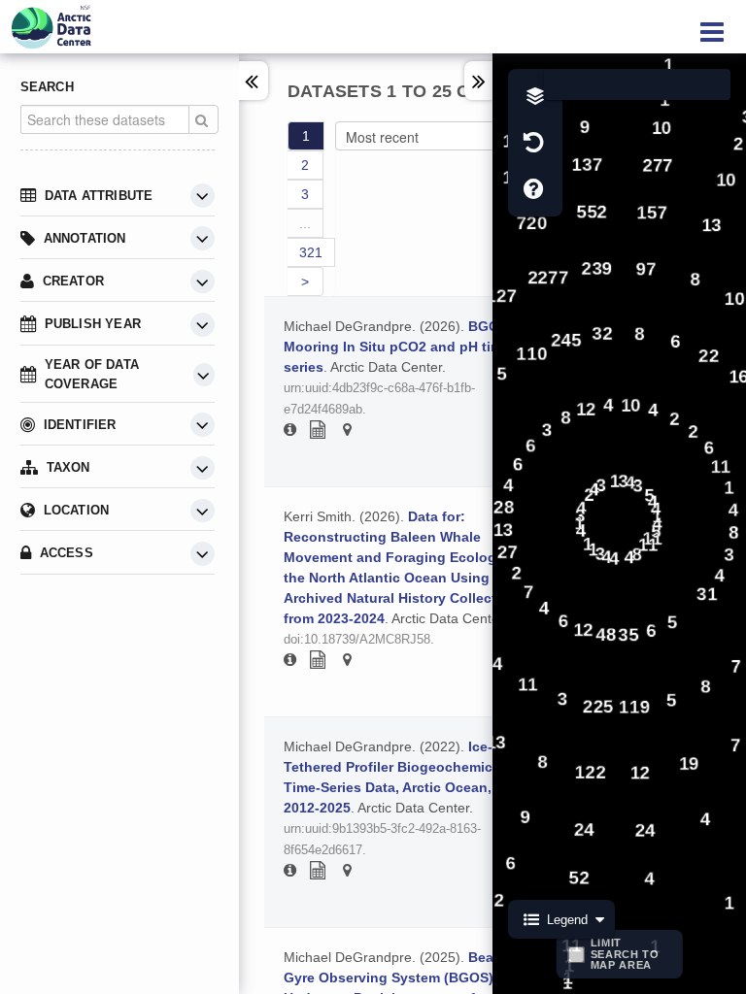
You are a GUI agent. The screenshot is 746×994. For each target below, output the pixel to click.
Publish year (93, 323)
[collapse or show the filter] (202, 195)
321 (310, 252)
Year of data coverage (92, 374)
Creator (73, 281)
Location (77, 510)
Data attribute (99, 195)
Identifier (80, 424)
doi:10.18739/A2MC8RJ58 (357, 639)
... (305, 223)
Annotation (85, 238)
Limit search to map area (625, 954)
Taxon (68, 467)
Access (66, 553)
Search (47, 87)
